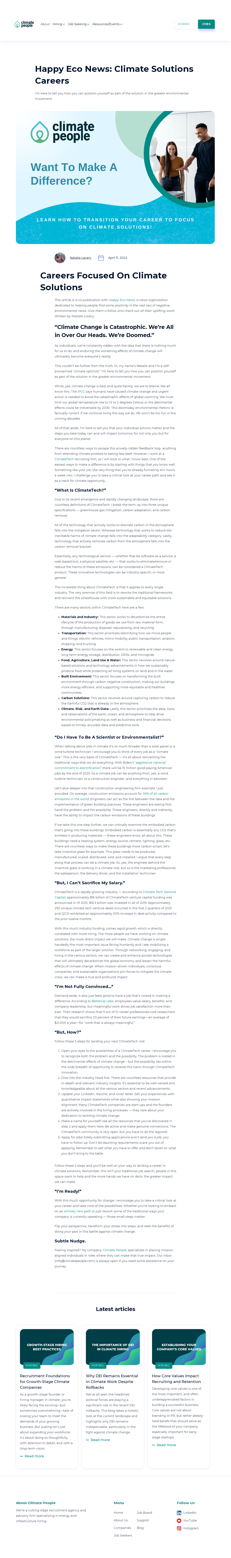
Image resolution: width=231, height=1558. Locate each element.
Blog (140, 1528)
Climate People (114, 1250)
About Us (121, 1520)
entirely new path (77, 1211)
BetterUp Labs (102, 1001)
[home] (28, 24)
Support (143, 1520)
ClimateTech (64, 459)
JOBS (206, 24)
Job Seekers (123, 1535)
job (88, 470)
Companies (122, 1528)
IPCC (81, 391)
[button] (59, 24)
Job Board (144, 1513)
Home (118, 1513)
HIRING (184, 24)
